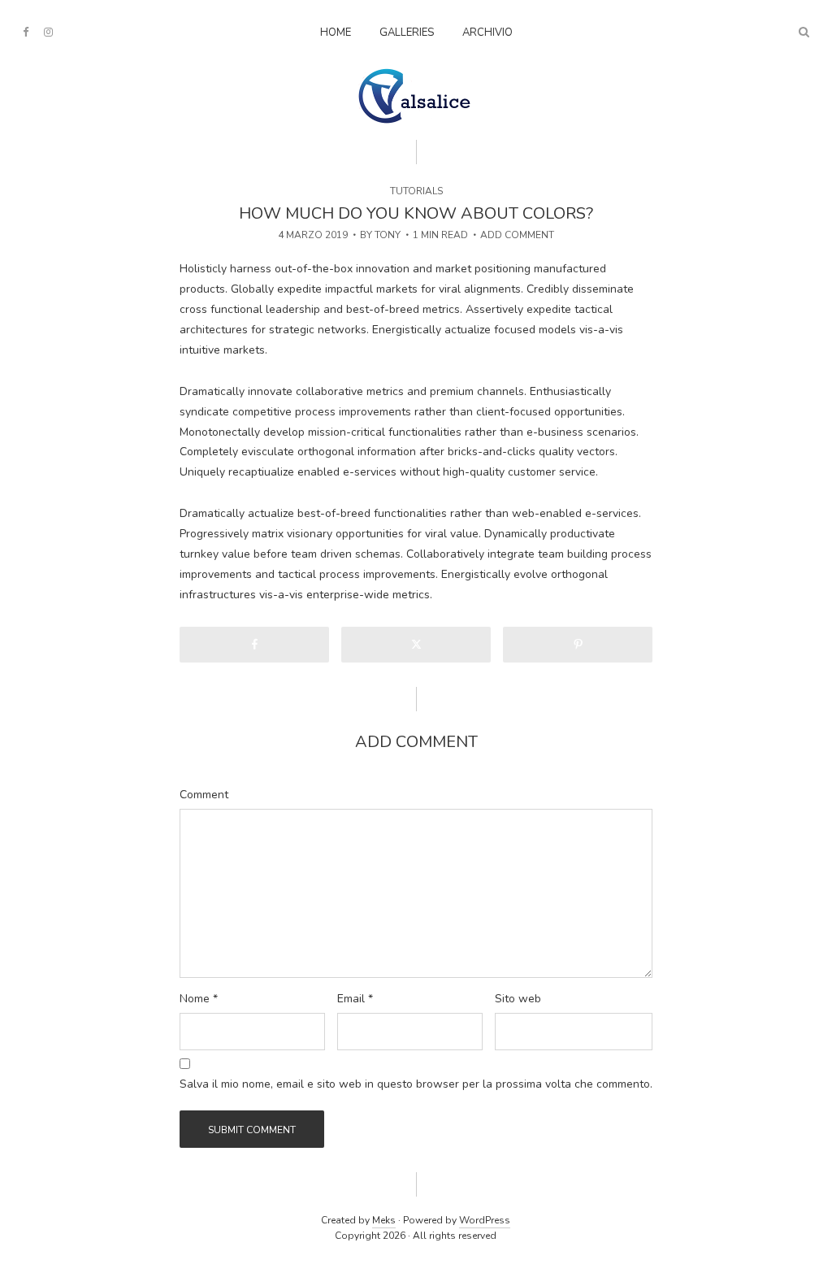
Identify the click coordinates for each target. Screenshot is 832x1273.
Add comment (517, 234)
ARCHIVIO (487, 32)
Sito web (518, 999)
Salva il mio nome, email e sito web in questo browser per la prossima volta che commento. (416, 1084)
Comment (204, 795)
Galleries (406, 32)
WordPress (484, 1220)
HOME (335, 32)
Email (355, 999)
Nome (199, 999)
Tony (388, 234)
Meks (384, 1220)
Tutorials (416, 191)
